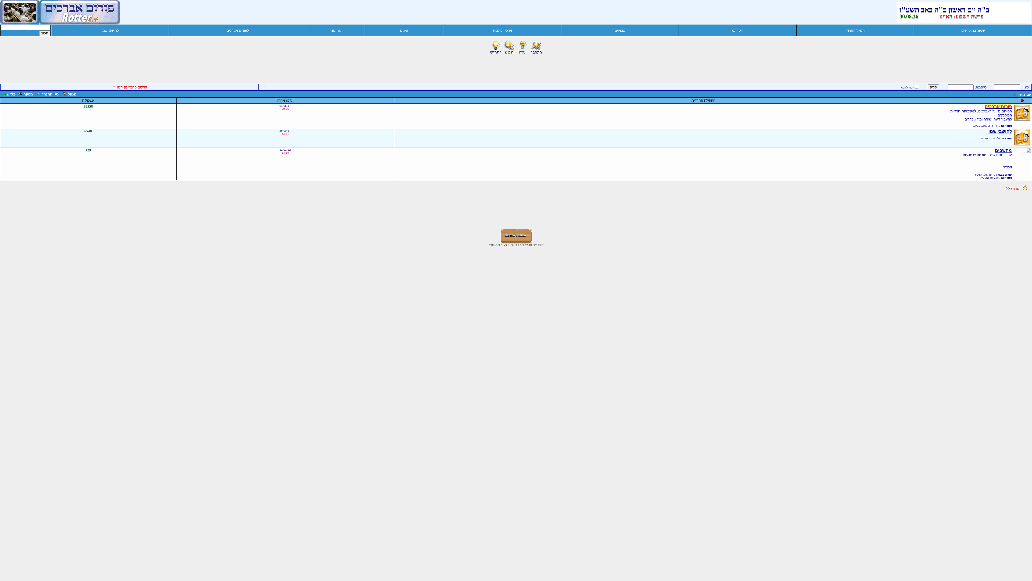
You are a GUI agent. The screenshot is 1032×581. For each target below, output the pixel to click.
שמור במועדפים (973, 31)
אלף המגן (995, 138)
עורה (984, 125)
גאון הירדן (994, 125)
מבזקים (620, 31)
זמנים (404, 31)
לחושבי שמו (110, 31)
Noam (989, 177)
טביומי (976, 125)
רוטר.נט (737, 31)
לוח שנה (335, 31)
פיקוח (981, 177)
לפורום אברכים (238, 31)
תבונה (984, 138)
